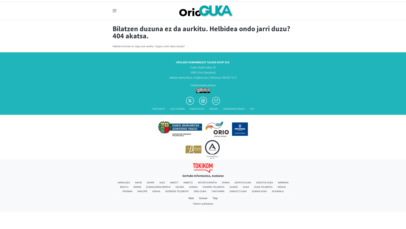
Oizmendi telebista (177, 191)
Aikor (138, 182)
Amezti (174, 182)
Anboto (188, 182)
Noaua (156, 191)
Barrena (283, 182)
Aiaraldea (124, 182)
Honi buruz (158, 109)
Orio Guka (200, 191)
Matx (191, 198)
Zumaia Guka (259, 191)
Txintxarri (217, 191)
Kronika (127, 191)
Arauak (213, 109)
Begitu (124, 187)
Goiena (193, 187)
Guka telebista (263, 187)
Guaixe (233, 187)
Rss (252, 109)
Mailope (142, 191)
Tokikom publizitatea (203, 203)
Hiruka (282, 187)
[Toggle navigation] (114, 11)
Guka (246, 187)
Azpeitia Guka (243, 182)
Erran (137, 187)
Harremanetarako (234, 109)
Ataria (225, 182)
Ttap (215, 198)
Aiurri (150, 182)
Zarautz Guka (238, 191)
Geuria (180, 187)
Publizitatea (197, 109)
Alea (162, 182)
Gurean (203, 198)
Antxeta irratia (207, 182)
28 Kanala (278, 191)
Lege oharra (177, 109)
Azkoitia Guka (264, 182)
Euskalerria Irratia (158, 187)
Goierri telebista (213, 187)
